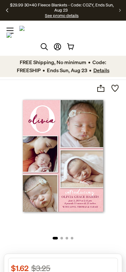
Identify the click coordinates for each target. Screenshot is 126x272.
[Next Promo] (120, 10)
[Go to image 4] (72, 238)
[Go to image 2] (61, 238)
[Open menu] (10, 31)
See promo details (62, 15)
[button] (57, 46)
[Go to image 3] (67, 238)
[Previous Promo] (7, 10)
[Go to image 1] (55, 238)
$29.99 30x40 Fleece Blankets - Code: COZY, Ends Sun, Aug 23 (62, 7)
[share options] (101, 88)
